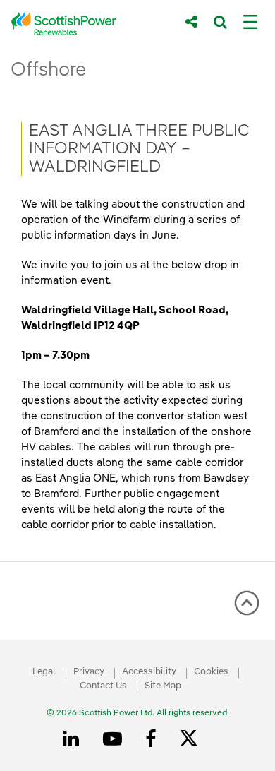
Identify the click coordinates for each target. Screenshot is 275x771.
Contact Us (103, 686)
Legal (44, 671)
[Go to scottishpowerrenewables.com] (88, 23)
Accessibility (149, 671)
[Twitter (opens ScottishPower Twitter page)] (193, 740)
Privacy (88, 671)
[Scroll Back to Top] (246, 608)
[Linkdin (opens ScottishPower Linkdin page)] (73, 739)
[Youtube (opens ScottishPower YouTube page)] (115, 739)
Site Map (163, 686)
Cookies (211, 671)
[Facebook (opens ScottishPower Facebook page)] (153, 739)
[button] (246, 603)
